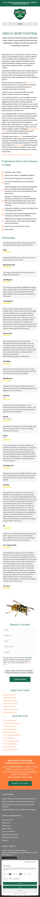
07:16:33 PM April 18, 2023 (28, 852)
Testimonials (6, 825)
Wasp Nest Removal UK (10, 834)
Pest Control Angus (9, 720)
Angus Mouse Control (10, 703)
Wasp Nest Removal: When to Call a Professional (18, 801)
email (20, 136)
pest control (19, 145)
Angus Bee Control (9, 698)
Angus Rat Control (9, 706)
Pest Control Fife (8, 738)
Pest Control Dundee (10, 732)
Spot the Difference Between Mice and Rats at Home (19, 799)
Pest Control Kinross (10, 744)
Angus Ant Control (9, 695)
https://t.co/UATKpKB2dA (10, 852)
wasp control (30, 82)
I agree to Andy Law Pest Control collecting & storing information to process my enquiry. (19, 671)
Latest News (6, 823)
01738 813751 (24, 4)
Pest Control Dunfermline (11, 735)
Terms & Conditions (8, 831)
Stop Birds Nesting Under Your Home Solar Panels (18, 809)
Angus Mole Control (9, 700)
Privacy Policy (6, 828)
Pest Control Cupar (9, 729)
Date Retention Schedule (10, 837)
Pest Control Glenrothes (11, 741)
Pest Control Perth (9, 747)
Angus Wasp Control (10, 712)
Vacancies (5, 840)
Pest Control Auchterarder (11, 723)
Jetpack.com (9, 855)
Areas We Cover (7, 820)
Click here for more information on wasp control (17, 154)
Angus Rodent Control (10, 709)
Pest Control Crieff (9, 726)
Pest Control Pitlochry (10, 750)
